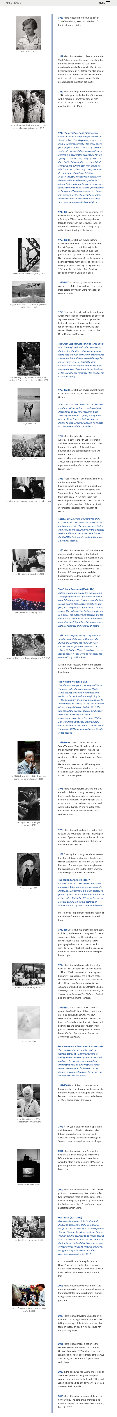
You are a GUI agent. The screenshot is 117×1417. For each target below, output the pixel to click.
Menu (102, 3)
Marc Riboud (13, 3)
